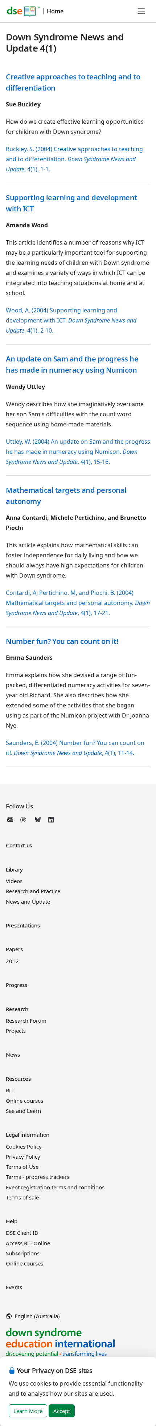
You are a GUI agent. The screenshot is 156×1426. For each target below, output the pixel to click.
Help (11, 1221)
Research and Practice (33, 891)
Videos (14, 881)
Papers (14, 949)
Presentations (23, 925)
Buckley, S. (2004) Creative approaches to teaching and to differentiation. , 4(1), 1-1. (74, 159)
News (13, 1054)
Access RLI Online (28, 1243)
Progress (16, 984)
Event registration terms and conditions (55, 1187)
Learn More (27, 1410)
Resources (18, 1078)
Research (17, 1009)
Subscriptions (23, 1253)
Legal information (27, 1134)
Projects (16, 1030)
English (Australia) (36, 1316)
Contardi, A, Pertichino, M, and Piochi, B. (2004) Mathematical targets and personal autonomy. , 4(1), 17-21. (78, 603)
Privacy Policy (23, 1156)
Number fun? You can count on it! (62, 641)
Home (55, 11)
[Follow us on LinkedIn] (51, 819)
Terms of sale (22, 1197)
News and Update (28, 901)
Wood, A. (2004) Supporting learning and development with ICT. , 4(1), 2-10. (71, 320)
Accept (61, 1410)
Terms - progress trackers (37, 1176)
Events (14, 1287)
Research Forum (26, 1020)
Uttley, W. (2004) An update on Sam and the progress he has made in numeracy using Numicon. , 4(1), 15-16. (78, 452)
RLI (10, 1090)
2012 (12, 961)
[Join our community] (24, 819)
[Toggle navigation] (141, 11)
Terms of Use (22, 1166)
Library (14, 869)
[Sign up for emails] (11, 819)
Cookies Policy (24, 1146)
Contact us (19, 845)
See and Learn (23, 1110)
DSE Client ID (22, 1232)
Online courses (24, 1100)
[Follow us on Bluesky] (38, 819)
